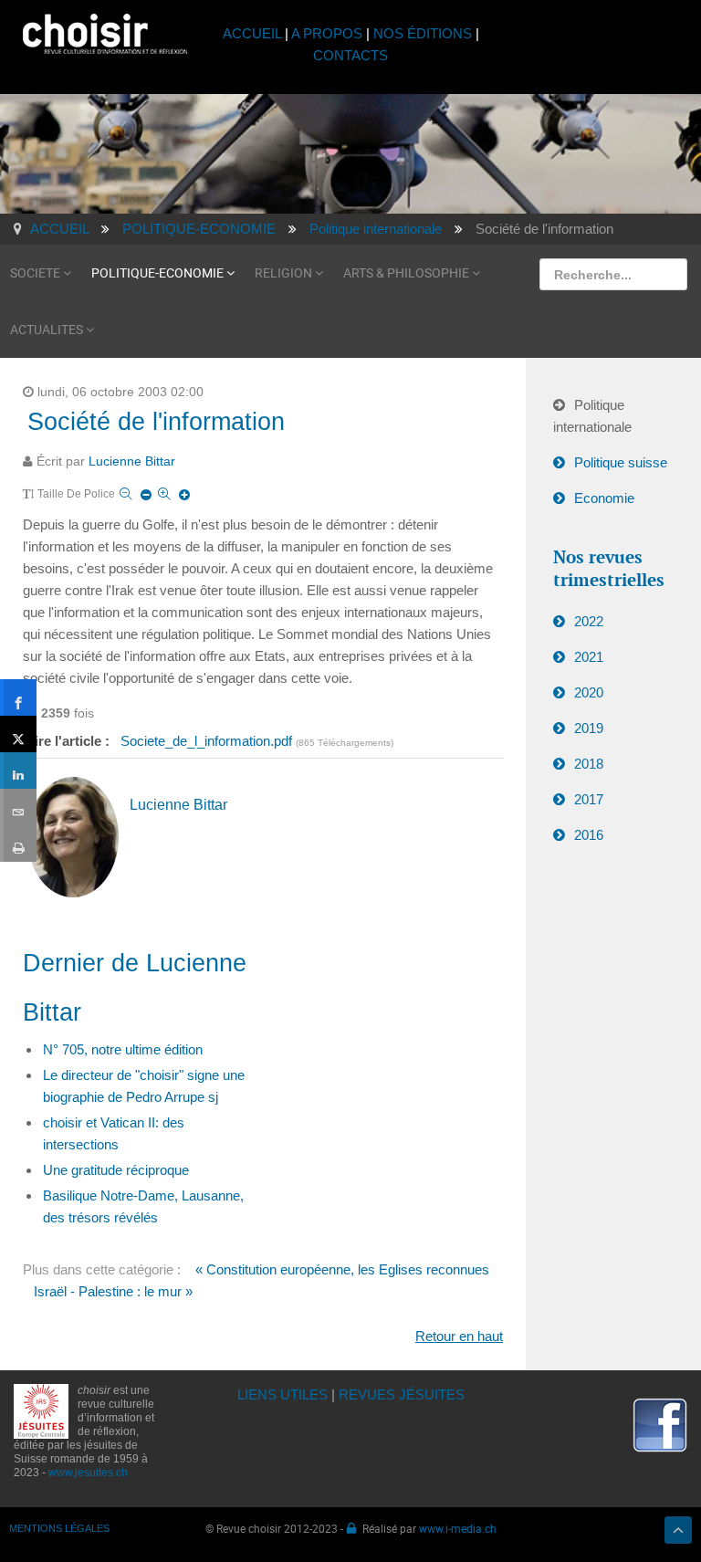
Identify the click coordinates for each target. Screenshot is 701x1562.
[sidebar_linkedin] (18, 770)
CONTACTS (350, 55)
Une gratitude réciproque (116, 1170)
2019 (588, 728)
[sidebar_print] (18, 843)
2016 (588, 835)
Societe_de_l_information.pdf (208, 741)
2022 (588, 621)
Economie (604, 498)
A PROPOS (326, 33)
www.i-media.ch (458, 1528)
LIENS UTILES (282, 1394)
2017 (588, 799)
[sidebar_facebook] (18, 697)
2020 (588, 692)
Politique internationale (592, 416)
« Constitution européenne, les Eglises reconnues (342, 1269)
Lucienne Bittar (132, 461)
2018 (588, 763)
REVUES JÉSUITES (402, 1394)
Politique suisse (620, 462)
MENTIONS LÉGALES (59, 1528)
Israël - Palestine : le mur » (113, 1291)
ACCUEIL (254, 33)
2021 (588, 657)
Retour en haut (459, 1336)
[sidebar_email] (18, 807)
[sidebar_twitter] (18, 734)
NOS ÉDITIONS (422, 33)
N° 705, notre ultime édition (123, 1049)
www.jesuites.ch (88, 1472)
